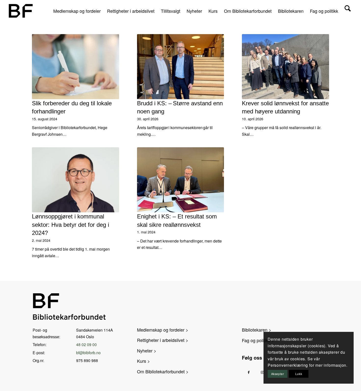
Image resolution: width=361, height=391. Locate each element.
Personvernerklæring (288, 365)
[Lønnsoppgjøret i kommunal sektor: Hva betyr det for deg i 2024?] (75, 179)
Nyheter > (146, 350)
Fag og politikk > (258, 340)
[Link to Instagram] (262, 372)
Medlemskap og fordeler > (162, 329)
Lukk (298, 374)
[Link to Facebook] (248, 372)
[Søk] (347, 11)
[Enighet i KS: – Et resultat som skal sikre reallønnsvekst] (180, 179)
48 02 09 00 (86, 344)
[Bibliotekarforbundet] (20, 10)
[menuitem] (77, 11)
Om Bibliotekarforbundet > (163, 371)
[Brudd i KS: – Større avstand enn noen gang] (180, 66)
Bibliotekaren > (256, 329)
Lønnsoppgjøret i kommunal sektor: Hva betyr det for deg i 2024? (70, 224)
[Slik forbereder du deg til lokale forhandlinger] (75, 66)
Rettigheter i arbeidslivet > (162, 340)
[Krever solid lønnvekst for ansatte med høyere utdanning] (285, 66)
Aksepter (277, 374)
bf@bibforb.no (88, 352)
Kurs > (143, 361)
